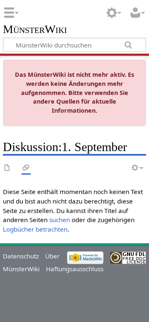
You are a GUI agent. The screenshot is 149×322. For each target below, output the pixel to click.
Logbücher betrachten (35, 229)
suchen (59, 219)
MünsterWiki (35, 30)
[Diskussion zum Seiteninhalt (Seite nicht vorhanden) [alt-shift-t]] (26, 168)
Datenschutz (21, 256)
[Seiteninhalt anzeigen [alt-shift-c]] (7, 168)
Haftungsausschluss (74, 269)
